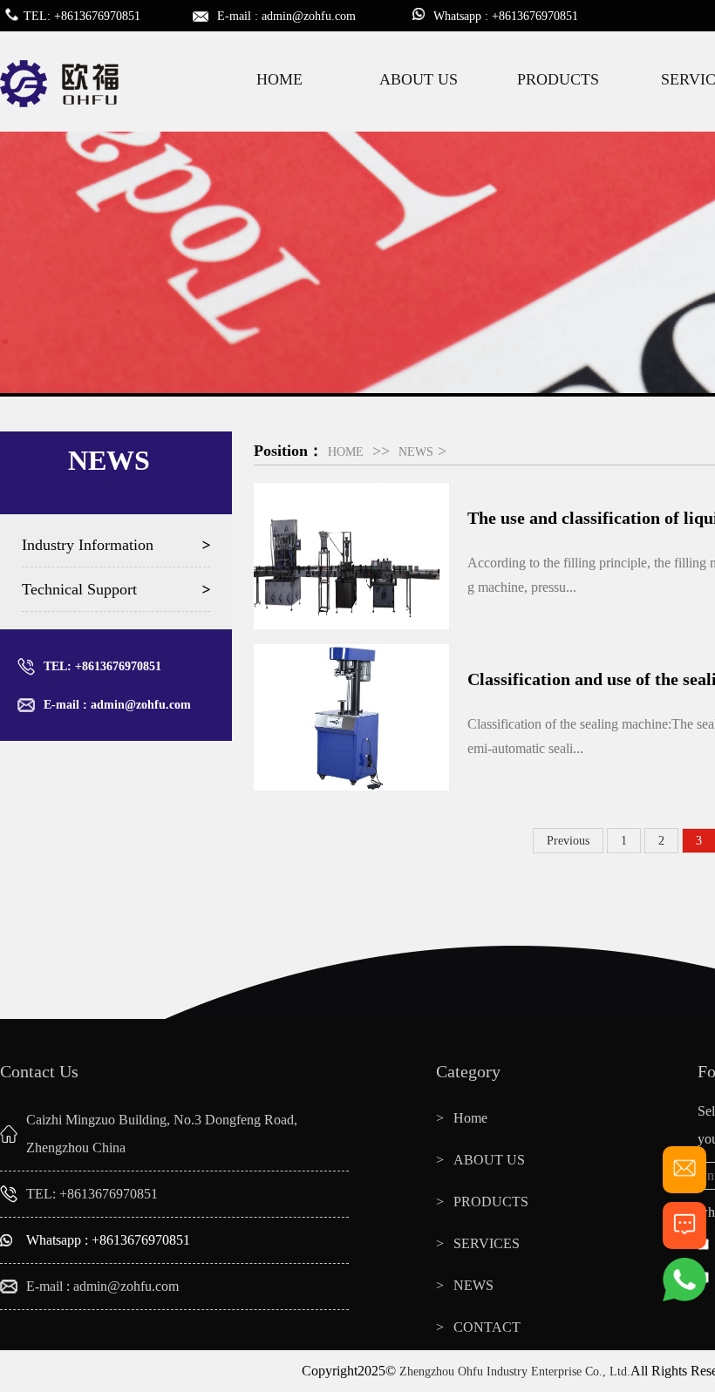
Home (470, 1117)
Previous (568, 840)
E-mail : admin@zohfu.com (117, 704)
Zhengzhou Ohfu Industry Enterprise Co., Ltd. (514, 1371)
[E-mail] (684, 1185)
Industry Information (87, 544)
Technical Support (79, 589)
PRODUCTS (558, 79)
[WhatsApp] (684, 1297)
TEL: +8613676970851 (102, 666)
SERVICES (486, 1243)
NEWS (415, 451)
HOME (279, 79)
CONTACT (487, 1327)
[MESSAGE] (684, 1241)
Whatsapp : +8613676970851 (108, 1239)
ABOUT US (418, 79)
